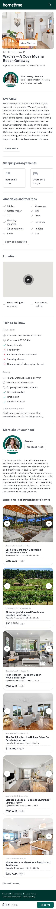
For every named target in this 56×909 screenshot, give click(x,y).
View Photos (28, 43)
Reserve (45, 904)
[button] (7, 524)
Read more (11, 148)
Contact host (35, 446)
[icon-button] (50, 5)
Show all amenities (16, 241)
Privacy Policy (29, 897)
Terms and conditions (11, 897)
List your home (29, 894)
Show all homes (11, 883)
